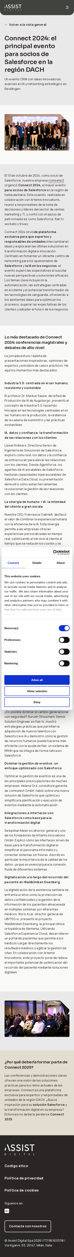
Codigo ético (16, 1165)
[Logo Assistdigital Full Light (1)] (37, 1149)
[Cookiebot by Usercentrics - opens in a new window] (53, 552)
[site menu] (67, 8)
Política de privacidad (24, 1178)
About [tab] (61, 562)
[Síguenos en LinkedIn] (7, 1212)
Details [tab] (37, 562)
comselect (56, 180)
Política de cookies (22, 1190)
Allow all (37, 680)
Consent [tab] (13, 562)
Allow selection (37, 691)
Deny (37, 702)
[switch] (64, 640)
